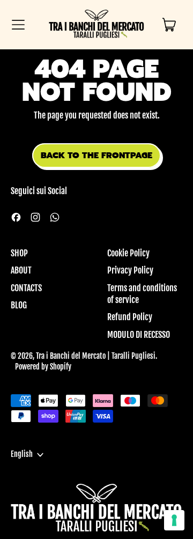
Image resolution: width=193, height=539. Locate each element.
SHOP (19, 253)
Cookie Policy (128, 253)
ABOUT (21, 270)
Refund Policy (129, 317)
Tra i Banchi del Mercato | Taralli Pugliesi (95, 356)
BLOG (19, 305)
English (22, 454)
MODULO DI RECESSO (138, 334)
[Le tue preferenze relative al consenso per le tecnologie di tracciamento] (174, 520)
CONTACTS (26, 288)
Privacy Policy (130, 270)
